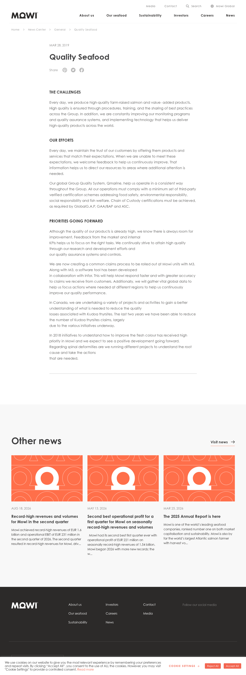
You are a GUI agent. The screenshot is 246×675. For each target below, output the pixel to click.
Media (150, 6)
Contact (171, 6)
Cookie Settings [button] (182, 665)
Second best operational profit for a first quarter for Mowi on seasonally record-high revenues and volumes (120, 522)
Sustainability (150, 15)
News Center (37, 29)
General (60, 29)
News (230, 15)
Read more (85, 669)
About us (86, 15)
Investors (181, 15)
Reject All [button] (213, 665)
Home (15, 29)
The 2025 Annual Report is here (192, 516)
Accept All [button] (232, 665)
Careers (207, 15)
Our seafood (116, 15)
